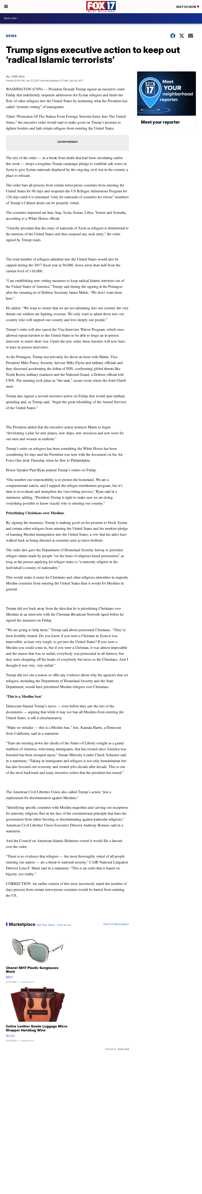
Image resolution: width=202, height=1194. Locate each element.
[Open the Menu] (6, 6)
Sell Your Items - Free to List (54, 925)
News (11, 36)
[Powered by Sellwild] (123, 1049)
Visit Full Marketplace (116, 924)
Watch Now (186, 7)
